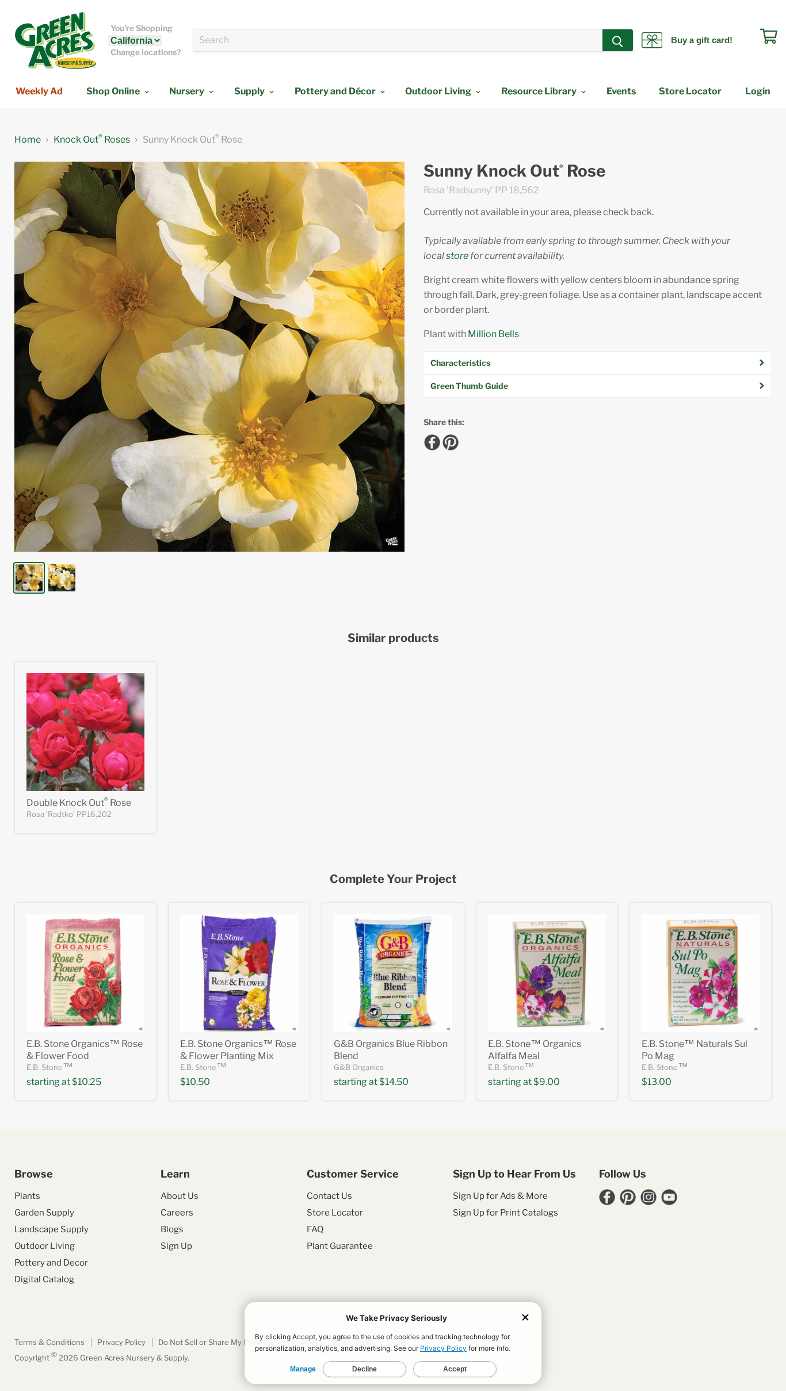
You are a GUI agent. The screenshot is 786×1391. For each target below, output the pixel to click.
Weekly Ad (39, 91)
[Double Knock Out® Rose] (85, 732)
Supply (250, 91)
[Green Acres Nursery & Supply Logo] (55, 40)
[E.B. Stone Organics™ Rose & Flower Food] (85, 973)
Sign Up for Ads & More (500, 1196)
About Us (180, 1196)
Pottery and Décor (336, 91)
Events (621, 91)
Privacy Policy (121, 1342)
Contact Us (329, 1196)
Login (757, 91)
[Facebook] (430, 441)
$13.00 (656, 1081)
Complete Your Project (393, 879)
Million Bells (493, 333)
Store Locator (690, 91)
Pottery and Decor (51, 1263)
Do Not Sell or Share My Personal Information (238, 1342)
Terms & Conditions (49, 1342)
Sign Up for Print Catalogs (505, 1212)
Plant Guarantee (340, 1246)
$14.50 (394, 1081)
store (457, 255)
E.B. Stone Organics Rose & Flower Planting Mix (238, 1049)
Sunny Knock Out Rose (514, 171)
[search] (397, 40)
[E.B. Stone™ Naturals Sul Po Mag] (701, 973)
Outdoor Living (439, 91)
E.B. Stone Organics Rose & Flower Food (84, 1049)
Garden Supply (44, 1212)
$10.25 (86, 1081)
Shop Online (114, 91)
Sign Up (176, 1246)
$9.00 (546, 1081)
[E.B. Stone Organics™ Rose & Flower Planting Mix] (239, 973)
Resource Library (539, 91)
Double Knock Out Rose (78, 802)
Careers (177, 1212)
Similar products (393, 638)
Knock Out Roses (92, 140)
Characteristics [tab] (460, 363)
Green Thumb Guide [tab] (469, 386)
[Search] (617, 40)
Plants (27, 1196)
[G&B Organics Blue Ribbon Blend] (393, 973)
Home (27, 140)
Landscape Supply (51, 1229)
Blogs (172, 1229)
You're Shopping (141, 28)
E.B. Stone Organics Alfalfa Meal (534, 1049)
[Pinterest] (449, 441)
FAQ (315, 1229)
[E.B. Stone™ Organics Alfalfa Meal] (547, 973)
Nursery (187, 91)
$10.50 (195, 1081)
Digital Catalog (44, 1279)
